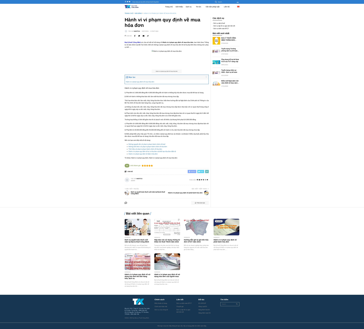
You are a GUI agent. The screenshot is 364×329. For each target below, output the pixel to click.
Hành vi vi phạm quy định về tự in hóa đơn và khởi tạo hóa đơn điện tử (152, 151)
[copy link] (148, 36)
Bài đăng (219, 221)
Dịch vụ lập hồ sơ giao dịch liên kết (224, 26)
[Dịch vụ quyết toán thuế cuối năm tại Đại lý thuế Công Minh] (138, 227)
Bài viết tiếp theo (199, 189)
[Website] (199, 180)
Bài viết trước (132, 189)
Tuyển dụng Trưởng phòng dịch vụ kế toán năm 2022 (229, 51)
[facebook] (125, 2)
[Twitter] (201, 180)
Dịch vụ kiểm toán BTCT (221, 28)
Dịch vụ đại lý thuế (219, 23)
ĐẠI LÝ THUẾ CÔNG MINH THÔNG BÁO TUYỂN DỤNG (228, 40)
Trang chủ (169, 7)
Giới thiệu (179, 7)
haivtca (137, 31)
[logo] (132, 8)
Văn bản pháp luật (213, 7)
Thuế (158, 221)
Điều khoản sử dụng (161, 303)
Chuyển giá (179, 306)
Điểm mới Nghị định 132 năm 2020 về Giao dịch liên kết (229, 83)
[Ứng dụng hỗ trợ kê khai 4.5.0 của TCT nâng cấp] (216, 62)
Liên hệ (226, 7)
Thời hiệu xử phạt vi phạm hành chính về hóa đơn (145, 149)
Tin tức (199, 7)
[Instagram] (205, 180)
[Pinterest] (203, 180)
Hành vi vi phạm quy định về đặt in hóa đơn (143, 154)
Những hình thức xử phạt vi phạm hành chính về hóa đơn (147, 146)
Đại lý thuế (128, 42)
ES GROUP (202, 303)
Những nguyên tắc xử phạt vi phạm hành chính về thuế (146, 144)
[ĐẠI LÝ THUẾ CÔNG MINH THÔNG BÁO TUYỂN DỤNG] (216, 41)
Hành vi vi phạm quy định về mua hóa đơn (140, 82)
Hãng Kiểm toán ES (204, 313)
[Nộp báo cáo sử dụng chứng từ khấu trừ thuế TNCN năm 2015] (167, 227)
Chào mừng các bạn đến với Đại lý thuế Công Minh (145, 2)
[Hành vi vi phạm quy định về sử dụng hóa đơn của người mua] (167, 261)
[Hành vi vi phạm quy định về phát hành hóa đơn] (226, 227)
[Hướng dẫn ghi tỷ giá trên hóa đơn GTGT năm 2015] (197, 227)
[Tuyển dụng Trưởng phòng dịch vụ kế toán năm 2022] (216, 51)
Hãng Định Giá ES (204, 310)
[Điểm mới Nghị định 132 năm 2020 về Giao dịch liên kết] (216, 83)
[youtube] (129, 2)
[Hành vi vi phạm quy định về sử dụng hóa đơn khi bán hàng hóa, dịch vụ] (138, 261)
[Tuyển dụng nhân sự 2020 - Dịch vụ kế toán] (216, 73)
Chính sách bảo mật (161, 306)
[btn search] (237, 2)
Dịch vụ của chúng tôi (161, 310)
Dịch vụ (189, 7)
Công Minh (137, 42)
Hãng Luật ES (202, 306)
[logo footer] (138, 302)
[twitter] (127, 2)
